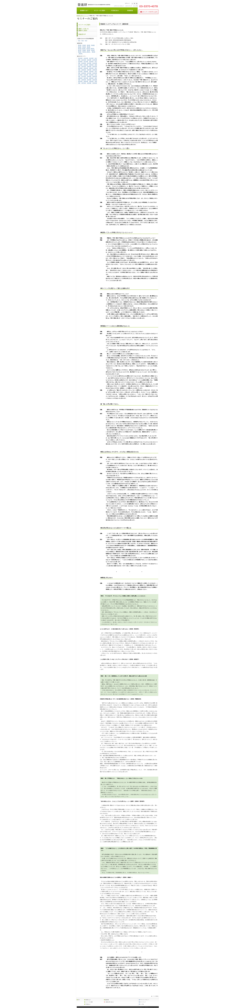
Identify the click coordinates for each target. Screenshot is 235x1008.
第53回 (84, 47)
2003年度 (86, 68)
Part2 (82, 40)
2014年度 (83, 63)
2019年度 (94, 60)
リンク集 (136, 5)
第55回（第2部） (91, 48)
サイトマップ (129, 5)
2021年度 (83, 60)
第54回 (88, 47)
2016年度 (91, 61)
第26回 (79, 45)
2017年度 (86, 61)
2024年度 (86, 58)
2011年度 (80, 64)
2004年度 (80, 68)
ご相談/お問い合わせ (109, 1001)
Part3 (86, 40)
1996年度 (86, 71)
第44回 (79, 47)
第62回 (79, 52)
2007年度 (83, 66)
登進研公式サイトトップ (83, 15)
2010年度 (86, 64)
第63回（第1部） (86, 52)
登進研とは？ (88, 999)
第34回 (84, 45)
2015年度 (80, 74)
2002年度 (91, 68)
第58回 (84, 50)
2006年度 (89, 66)
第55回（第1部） (82, 48)
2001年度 (80, 81)
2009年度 (91, 64)
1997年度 (80, 71)
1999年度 (89, 69)
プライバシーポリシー (119, 5)
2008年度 (80, 78)
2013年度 (89, 63)
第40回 (93, 45)
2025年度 (80, 58)
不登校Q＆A (87, 1004)
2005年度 (94, 66)
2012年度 (94, 63)
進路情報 (107, 999)
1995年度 (91, 71)
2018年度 (80, 61)
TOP (79, 999)
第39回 (88, 45)
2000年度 (83, 69)
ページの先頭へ (155, 996)
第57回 (79, 50)
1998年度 (94, 69)
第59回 (88, 50)
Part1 (79, 40)
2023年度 (91, 58)
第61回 (93, 50)
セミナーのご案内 (89, 1001)
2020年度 (89, 60)
